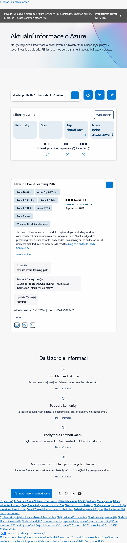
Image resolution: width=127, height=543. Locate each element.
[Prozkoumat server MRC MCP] (111, 95)
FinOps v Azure (102, 505)
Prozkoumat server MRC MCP (106, 15)
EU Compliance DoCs (92, 541)
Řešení (30, 509)
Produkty (16, 505)
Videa (83, 521)
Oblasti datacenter (67, 501)
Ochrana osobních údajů (95, 537)
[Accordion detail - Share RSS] (24, 325)
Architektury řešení (84, 509)
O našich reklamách (70, 541)
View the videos (24, 254)
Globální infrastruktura (45, 501)
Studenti (122, 517)
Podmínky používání (28, 541)
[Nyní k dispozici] (83, 154)
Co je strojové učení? (24, 525)
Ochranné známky (49, 541)
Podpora (99, 509)
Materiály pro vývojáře (105, 517)
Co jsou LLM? (79, 525)
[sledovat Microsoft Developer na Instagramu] (67, 493)
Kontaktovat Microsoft (69, 537)
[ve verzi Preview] (67, 154)
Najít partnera (64, 517)
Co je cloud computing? (98, 521)
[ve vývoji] (47, 154)
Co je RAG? (111, 525)
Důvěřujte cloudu (87, 501)
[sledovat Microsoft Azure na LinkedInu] (73, 493)
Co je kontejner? (95, 525)
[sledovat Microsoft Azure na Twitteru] (60, 493)
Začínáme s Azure (23, 501)
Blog (90, 517)
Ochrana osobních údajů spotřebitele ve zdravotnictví (28, 537)
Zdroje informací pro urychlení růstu (53, 509)
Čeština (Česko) (8, 529)
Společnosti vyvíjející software (16, 517)
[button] (88, 95)
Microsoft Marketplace (44, 517)
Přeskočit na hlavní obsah (14, 1)
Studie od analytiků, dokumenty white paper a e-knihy (50, 521)
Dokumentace (79, 517)
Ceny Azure (27, 505)
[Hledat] (75, 95)
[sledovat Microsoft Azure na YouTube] (80, 493)
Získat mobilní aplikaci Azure (34, 493)
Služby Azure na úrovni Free (49, 505)
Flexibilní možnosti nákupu (79, 505)
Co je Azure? (6, 501)
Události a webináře (10, 521)
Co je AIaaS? (64, 525)
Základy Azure (104, 501)
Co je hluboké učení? (47, 525)
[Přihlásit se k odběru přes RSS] (100, 95)
